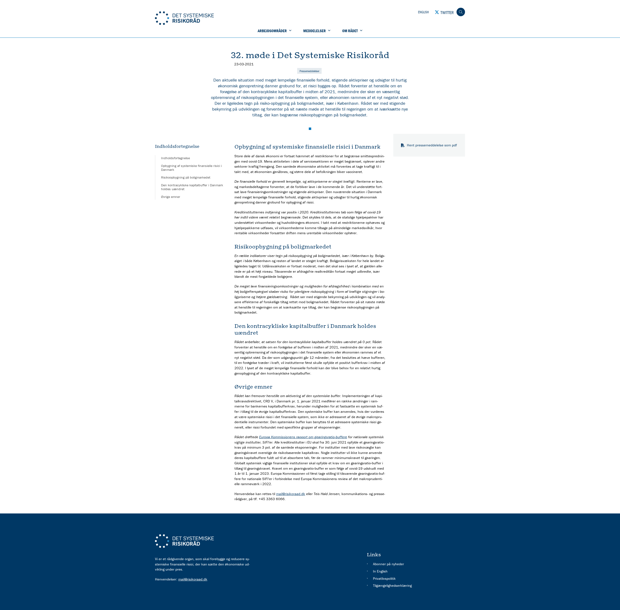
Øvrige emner (170, 197)
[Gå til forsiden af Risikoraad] (214, 18)
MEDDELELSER (314, 30)
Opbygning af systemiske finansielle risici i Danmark (191, 168)
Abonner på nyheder (388, 564)
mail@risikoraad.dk (290, 493)
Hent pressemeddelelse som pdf (432, 145)
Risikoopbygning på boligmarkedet (185, 177)
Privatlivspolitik (384, 578)
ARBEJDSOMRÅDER (272, 30)
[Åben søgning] (461, 12)
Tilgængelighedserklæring (392, 585)
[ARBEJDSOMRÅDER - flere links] (290, 30)
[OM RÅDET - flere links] (361, 30)
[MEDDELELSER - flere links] (329, 30)
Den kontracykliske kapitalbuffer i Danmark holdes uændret (192, 187)
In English (380, 571)
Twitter (447, 12)
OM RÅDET (350, 30)
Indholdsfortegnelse (175, 158)
